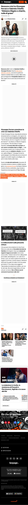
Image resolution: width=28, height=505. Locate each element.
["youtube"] (9, 422)
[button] (25, 19)
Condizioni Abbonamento (13, 437)
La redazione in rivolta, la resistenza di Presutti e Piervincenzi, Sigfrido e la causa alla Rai (13, 388)
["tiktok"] (2, 422)
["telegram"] (18, 422)
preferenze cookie (5, 440)
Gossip (2, 325)
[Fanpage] (14, 463)
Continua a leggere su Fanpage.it (14, 278)
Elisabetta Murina (11, 18)
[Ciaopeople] (14, 501)
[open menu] (1, 2)
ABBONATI (21, 1)
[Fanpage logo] (8, 2)
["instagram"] (5, 422)
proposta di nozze (11, 166)
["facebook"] (15, 422)
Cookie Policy (4, 437)
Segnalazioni (9, 435)
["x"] (12, 422)
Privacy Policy (17, 435)
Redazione (23, 437)
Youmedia (3, 435)
